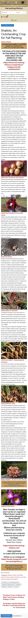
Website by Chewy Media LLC (14, 616)
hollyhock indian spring (8, 584)
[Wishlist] (3, 17)
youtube (16, 587)
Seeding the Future (20, 577)
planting (4, 587)
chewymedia (6, 572)
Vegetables (14, 579)
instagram (18, 584)
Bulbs (15, 575)
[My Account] (1, 17)
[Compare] (5, 17)
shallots (10, 587)
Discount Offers (6, 615)
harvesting (4, 582)
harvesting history (14, 582)
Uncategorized (5, 579)
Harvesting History (14, 8)
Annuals (10, 575)
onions (12, 577)
